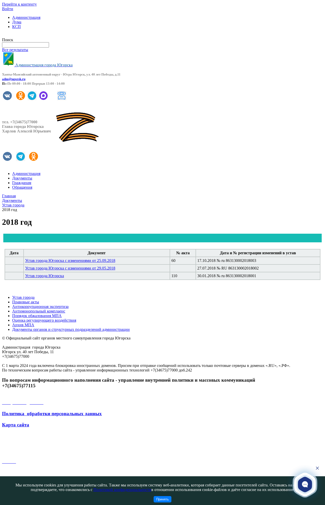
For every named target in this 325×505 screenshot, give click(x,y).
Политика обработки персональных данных (52, 413)
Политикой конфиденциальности (122, 489)
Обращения (22, 187)
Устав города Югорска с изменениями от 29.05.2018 (70, 268)
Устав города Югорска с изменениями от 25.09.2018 (70, 260)
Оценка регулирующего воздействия (44, 320)
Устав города (23, 297)
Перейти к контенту (19, 4)
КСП (16, 26)
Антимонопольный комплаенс (38, 311)
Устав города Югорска (44, 276)
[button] (305, 484)
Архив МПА (23, 325)
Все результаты (15, 50)
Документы (22, 178)
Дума (16, 22)
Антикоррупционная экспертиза (40, 306)
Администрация (26, 17)
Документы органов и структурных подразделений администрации (71, 329)
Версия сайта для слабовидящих (30, 35)
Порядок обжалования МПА (37, 316)
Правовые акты (25, 302)
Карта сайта (15, 424)
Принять (162, 499)
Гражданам (21, 183)
